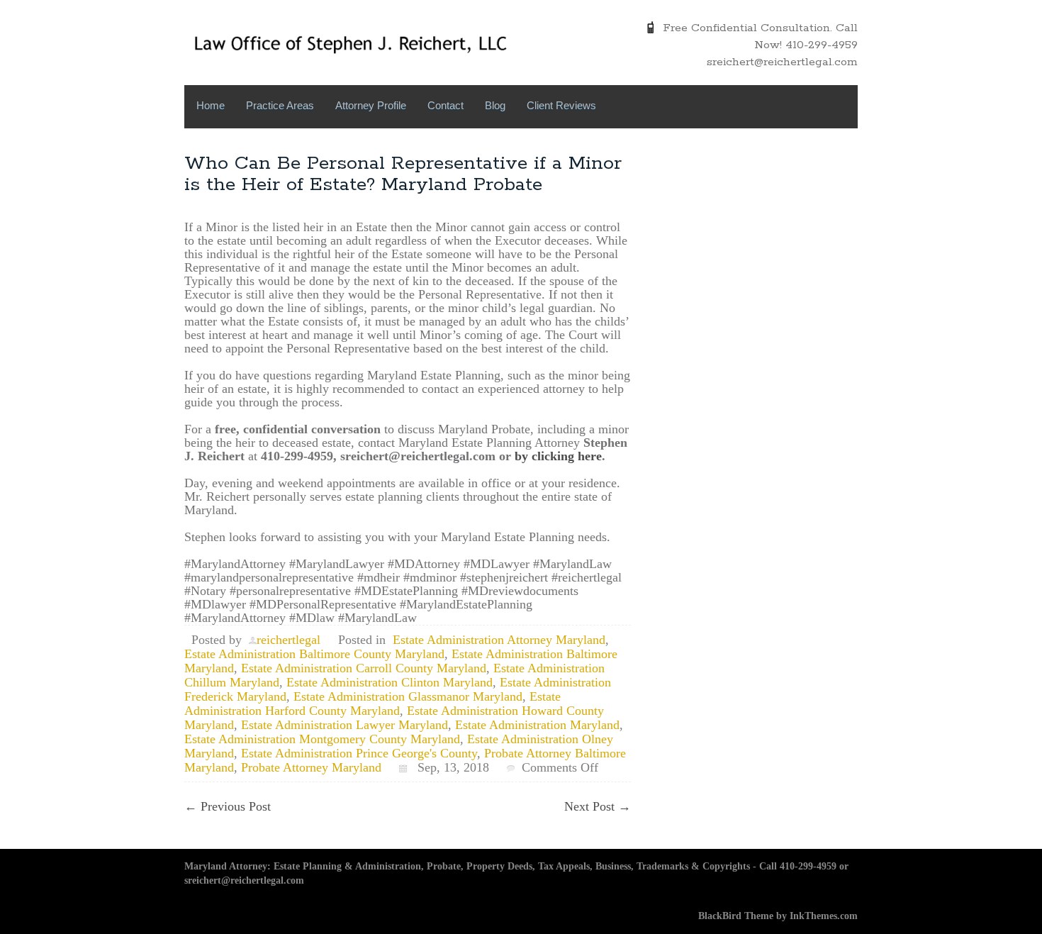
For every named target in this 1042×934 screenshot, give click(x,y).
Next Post (597, 806)
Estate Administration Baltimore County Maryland (314, 654)
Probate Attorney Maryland (311, 767)
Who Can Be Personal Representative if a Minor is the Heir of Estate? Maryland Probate (403, 174)
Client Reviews (561, 105)
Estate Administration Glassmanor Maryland (407, 696)
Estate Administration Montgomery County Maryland (322, 739)
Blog (495, 105)
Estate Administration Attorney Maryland (499, 640)
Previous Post (227, 806)
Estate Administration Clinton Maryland (389, 682)
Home (210, 105)
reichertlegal (288, 640)
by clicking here (558, 456)
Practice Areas (280, 105)
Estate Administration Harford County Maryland (372, 703)
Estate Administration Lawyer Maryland (344, 725)
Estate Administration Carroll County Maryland (363, 668)
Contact (445, 105)
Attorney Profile (370, 105)
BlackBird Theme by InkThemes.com (778, 916)
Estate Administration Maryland (537, 725)
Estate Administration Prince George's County (359, 753)
